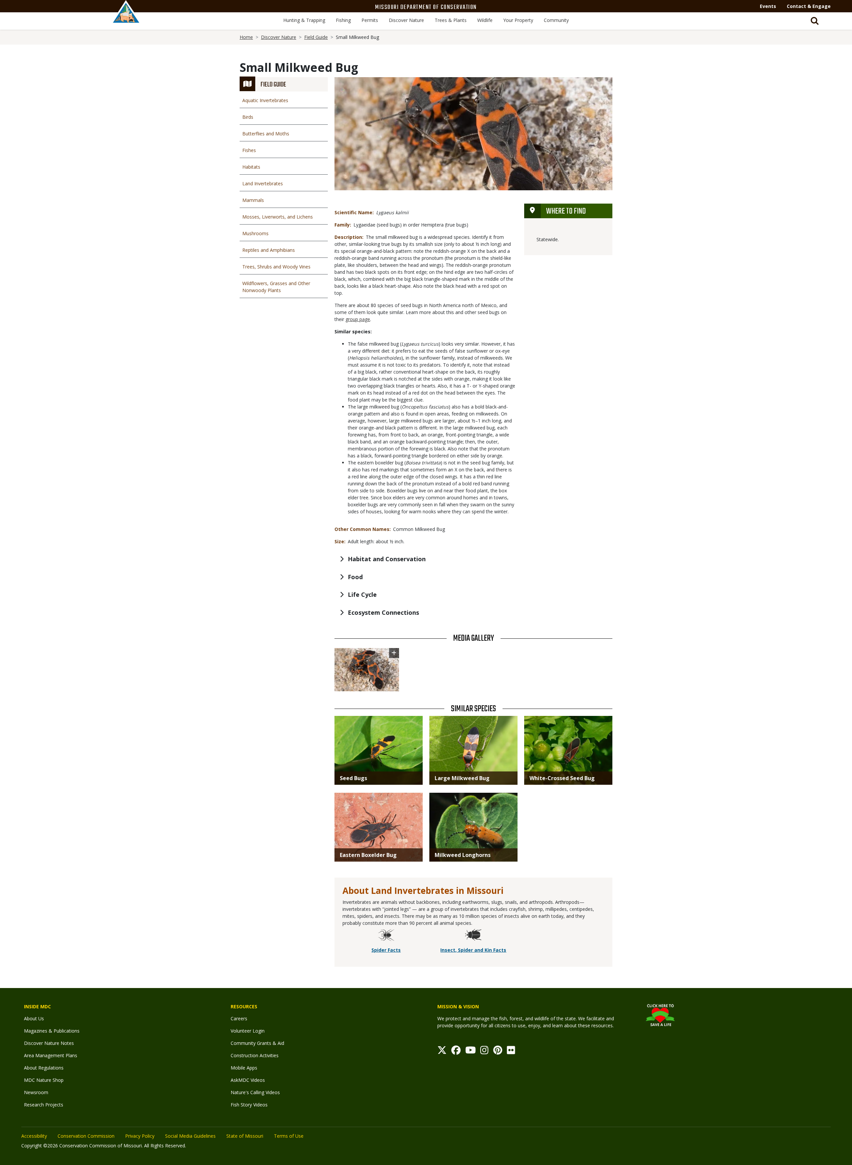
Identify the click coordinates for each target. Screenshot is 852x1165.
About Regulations (44, 1068)
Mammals (253, 200)
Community (556, 20)
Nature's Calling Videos (255, 1092)
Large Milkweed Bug (462, 778)
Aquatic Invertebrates (265, 100)
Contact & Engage (809, 6)
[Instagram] (484, 1052)
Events (768, 6)
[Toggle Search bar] (814, 21)
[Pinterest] (497, 1052)
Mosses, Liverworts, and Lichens (277, 217)
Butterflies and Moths (265, 133)
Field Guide (316, 37)
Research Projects (43, 1104)
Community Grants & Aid (257, 1043)
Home (246, 37)
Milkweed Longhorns (463, 855)
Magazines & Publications (52, 1031)
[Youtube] (470, 1052)
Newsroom (36, 1092)
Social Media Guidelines (190, 1136)
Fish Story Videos (249, 1104)
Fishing (343, 20)
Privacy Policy (139, 1136)
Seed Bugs (353, 778)
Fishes (249, 150)
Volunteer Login (248, 1031)
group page (357, 319)
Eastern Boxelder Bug (368, 855)
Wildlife (485, 20)
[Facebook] (456, 1052)
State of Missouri (244, 1136)
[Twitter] (442, 1052)
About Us (34, 1018)
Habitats (251, 167)
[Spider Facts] (386, 936)
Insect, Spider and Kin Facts (473, 950)
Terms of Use (289, 1136)
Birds (247, 117)
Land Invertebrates (262, 183)
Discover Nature (406, 20)
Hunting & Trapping (304, 20)
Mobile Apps (244, 1068)
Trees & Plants (451, 20)
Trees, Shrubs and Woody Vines (276, 266)
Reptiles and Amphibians (268, 250)
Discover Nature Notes (49, 1043)
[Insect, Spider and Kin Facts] (473, 936)
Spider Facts (386, 950)
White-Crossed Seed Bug (562, 778)
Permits (369, 20)
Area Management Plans (50, 1055)
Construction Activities (255, 1055)
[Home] (126, 19)
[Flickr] (511, 1052)
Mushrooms (255, 233)
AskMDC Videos (248, 1080)
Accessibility (34, 1136)
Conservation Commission (86, 1136)
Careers (239, 1018)
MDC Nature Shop (44, 1080)
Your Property (518, 20)
